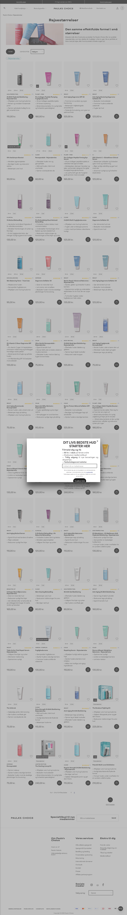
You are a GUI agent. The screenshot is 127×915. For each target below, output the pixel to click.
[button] (97, 440)
